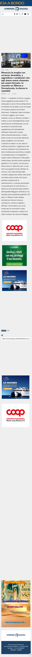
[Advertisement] (16, 35)
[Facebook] (14, 14)
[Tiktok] (22, 14)
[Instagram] (17, 14)
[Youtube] (25, 14)
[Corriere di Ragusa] (16, 10)
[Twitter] (19, 14)
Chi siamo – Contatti (16, 650)
